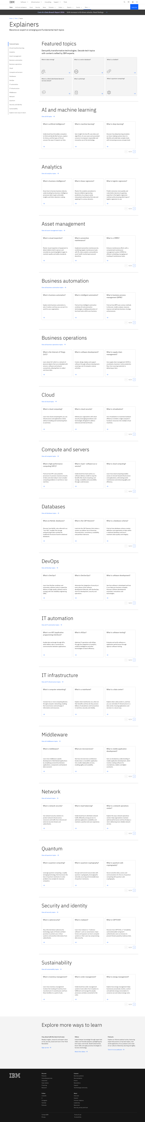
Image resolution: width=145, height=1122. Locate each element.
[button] (133, 2)
